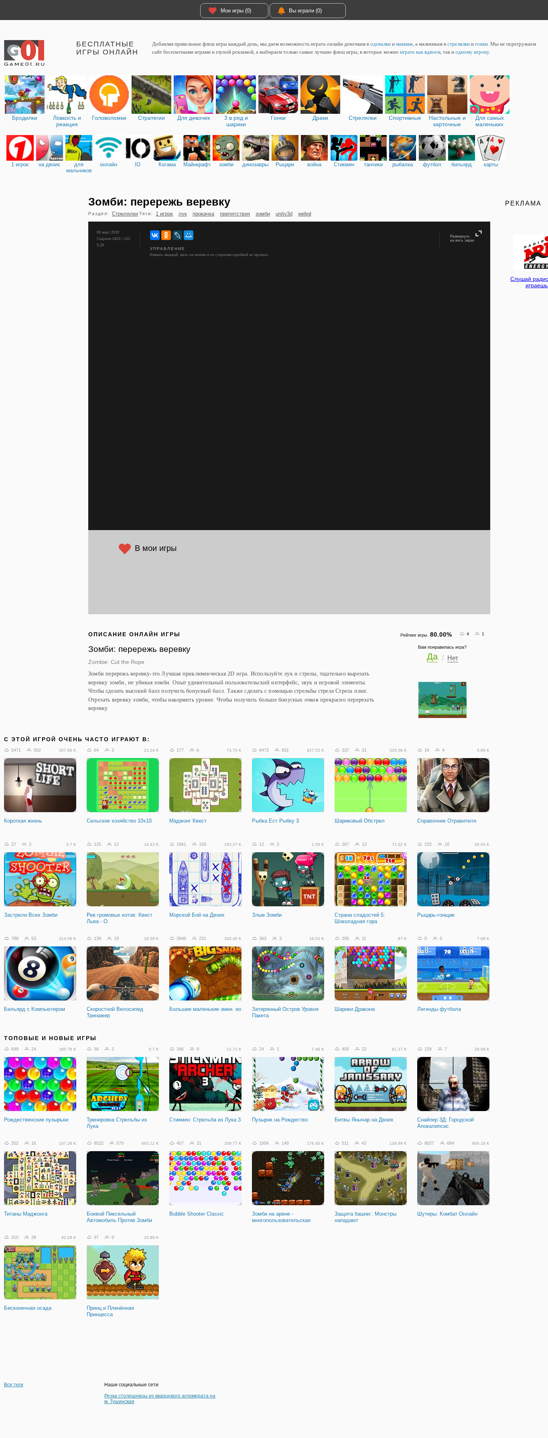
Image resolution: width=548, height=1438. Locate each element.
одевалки (380, 44)
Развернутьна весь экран (462, 238)
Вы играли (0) (305, 11)
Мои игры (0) (236, 11)
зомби (263, 214)
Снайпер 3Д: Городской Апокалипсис (445, 1123)
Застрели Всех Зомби (30, 915)
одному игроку (472, 52)
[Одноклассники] (166, 235)
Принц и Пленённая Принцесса (110, 1311)
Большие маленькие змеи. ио (205, 1009)
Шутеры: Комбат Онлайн (447, 1214)
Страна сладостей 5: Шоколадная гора (360, 918)
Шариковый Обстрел (360, 821)
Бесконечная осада (27, 1308)
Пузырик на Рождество (280, 1120)
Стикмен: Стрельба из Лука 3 (205, 1120)
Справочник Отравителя (446, 821)
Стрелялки (125, 214)
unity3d (284, 214)
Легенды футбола (439, 1009)
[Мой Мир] (188, 235)
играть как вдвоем (420, 52)
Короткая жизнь (23, 821)
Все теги (13, 1385)
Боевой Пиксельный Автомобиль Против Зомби (119, 1217)
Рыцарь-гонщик (436, 915)
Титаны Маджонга (25, 1214)
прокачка (203, 214)
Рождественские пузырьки (36, 1120)
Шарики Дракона (355, 1009)
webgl (304, 214)
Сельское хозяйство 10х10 (119, 821)
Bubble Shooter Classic (196, 1214)
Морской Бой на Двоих (197, 915)
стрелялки (458, 44)
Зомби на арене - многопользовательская (281, 1217)
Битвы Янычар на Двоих (364, 1120)
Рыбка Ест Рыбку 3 (275, 821)
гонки (481, 44)
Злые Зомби (267, 915)
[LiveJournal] (177, 235)
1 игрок (164, 214)
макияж (404, 44)
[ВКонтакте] (155, 235)
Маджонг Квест (188, 821)
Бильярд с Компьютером (34, 1009)
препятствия (235, 214)
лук (183, 214)
